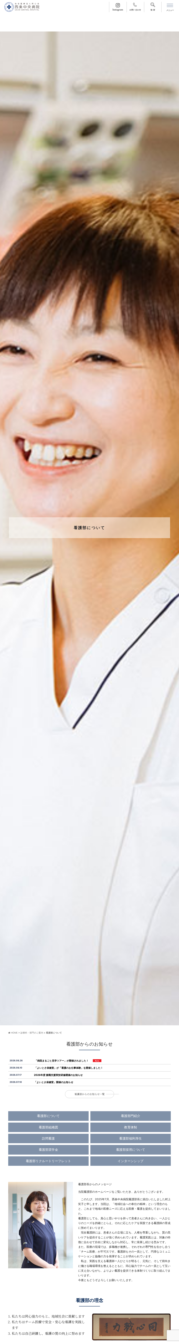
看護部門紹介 (130, 1116)
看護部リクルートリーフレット (48, 1161)
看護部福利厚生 (130, 1138)
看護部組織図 (48, 1127)
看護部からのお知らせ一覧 (89, 1094)
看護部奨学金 (48, 1149)
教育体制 (130, 1127)
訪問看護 (48, 1138)
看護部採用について (130, 1149)
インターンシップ (131, 1161)
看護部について (48, 1116)
